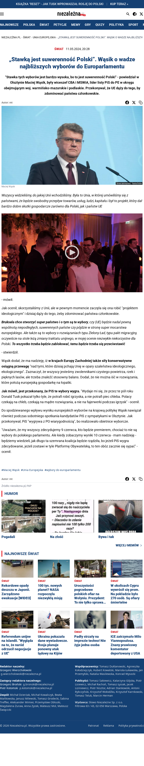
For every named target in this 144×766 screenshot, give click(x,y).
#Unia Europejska (32, 470)
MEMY (75, 25)
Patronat (93, 725)
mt (11, 102)
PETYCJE (60, 25)
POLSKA (29, 25)
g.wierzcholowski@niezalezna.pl (21, 674)
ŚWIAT (44, 25)
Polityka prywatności (131, 725)
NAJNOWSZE (9, 25)
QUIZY (100, 25)
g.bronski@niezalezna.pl (38, 684)
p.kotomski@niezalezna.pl (36, 688)
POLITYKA (116, 25)
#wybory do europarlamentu (63, 470)
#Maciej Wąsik (11, 470)
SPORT (133, 25)
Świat (27, 37)
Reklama (108, 725)
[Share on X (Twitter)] (134, 102)
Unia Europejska (44, 37)
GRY (88, 25)
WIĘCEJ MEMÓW (127, 545)
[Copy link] (140, 102)
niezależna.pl (11, 37)
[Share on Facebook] (127, 102)
